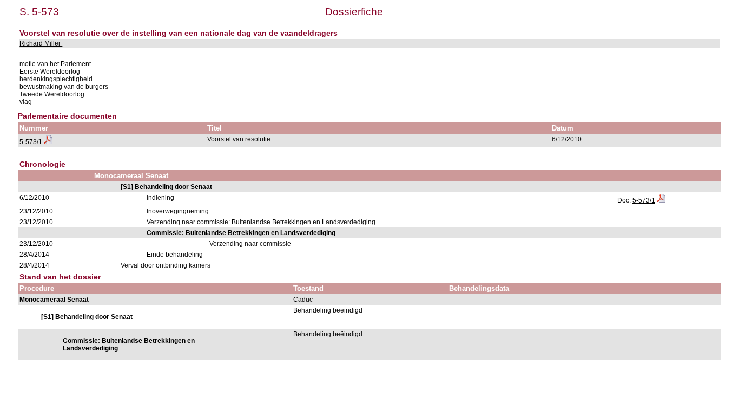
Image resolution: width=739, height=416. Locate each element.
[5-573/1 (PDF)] (48, 142)
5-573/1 (30, 142)
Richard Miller (40, 43)
